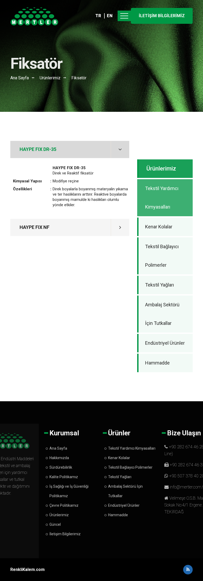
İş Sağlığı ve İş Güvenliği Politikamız (69, 491)
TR (98, 15)
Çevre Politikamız (64, 505)
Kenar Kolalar (158, 226)
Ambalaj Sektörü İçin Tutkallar (162, 314)
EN (110, 15)
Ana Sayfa (19, 77)
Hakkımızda (59, 458)
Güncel (55, 524)
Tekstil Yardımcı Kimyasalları (161, 198)
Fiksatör (78, 77)
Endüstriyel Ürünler (165, 343)
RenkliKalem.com (27, 569)
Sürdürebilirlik (60, 467)
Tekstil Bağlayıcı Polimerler (162, 256)
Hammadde (157, 363)
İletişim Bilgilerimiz (65, 534)
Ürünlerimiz (50, 77)
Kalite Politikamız (63, 477)
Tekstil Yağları (159, 285)
